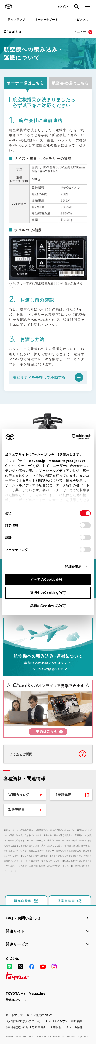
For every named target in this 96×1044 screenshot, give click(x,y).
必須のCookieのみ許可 (48, 606)
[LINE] (9, 966)
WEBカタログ (18, 795)
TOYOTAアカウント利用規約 (63, 1021)
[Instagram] (54, 966)
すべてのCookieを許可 (48, 579)
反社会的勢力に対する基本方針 (26, 1027)
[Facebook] (31, 966)
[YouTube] (43, 966)
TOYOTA (8, 6)
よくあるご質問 (21, 754)
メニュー (80, 32)
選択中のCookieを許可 (48, 593)
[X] (20, 966)
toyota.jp (37, 461)
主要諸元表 (63, 795)
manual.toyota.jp (63, 461)
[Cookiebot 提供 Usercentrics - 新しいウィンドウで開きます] (70, 437)
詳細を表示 (73, 566)
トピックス (81, 19)
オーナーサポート (46, 19)
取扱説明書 (16, 810)
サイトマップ (14, 1015)
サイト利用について (40, 1015)
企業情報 (56, 1027)
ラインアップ (16, 19)
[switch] (85, 525)
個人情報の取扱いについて (23, 1021)
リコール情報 (74, 1027)
